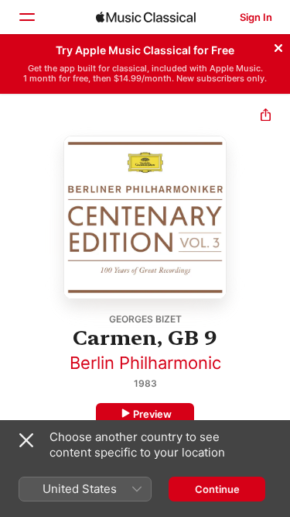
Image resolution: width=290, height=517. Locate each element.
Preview (152, 414)
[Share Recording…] (266, 116)
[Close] (278, 45)
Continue (217, 489)
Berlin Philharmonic (145, 363)
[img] (146, 17)
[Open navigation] (26, 17)
